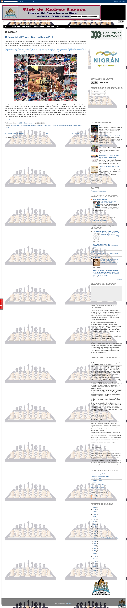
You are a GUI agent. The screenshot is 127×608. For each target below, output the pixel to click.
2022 (94, 517)
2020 (94, 521)
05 (95, 541)
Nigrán (49, 125)
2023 (94, 514)
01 (95, 551)
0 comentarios (28, 123)
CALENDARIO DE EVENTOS (21, 27)
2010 (94, 571)
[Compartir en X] (40, 123)
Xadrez (75, 125)
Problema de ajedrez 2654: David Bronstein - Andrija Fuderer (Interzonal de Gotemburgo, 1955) (110, 234)
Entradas (96, 91)
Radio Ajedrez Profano (100, 199)
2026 (94, 507)
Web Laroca (61, 27)
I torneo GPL (102, 145)
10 (95, 528)
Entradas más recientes (14, 133)
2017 (94, 554)
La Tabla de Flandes (96, 480)
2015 (94, 558)
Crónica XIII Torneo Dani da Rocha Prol (110, 136)
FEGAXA (44, 125)
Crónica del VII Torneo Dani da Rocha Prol (29, 37)
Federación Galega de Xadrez (99, 474)
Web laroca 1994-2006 (97, 485)
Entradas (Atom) (18, 137)
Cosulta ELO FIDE (96, 478)
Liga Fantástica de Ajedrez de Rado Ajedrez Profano (108, 201)
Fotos (71, 27)
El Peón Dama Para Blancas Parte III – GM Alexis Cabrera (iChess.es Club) (106, 274)
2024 (94, 512)
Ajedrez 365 (96, 258)
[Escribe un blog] (38, 123)
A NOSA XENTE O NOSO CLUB (44, 27)
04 (95, 543)
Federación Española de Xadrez (100, 476)
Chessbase (94, 483)
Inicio (7, 27)
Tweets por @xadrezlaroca (98, 191)
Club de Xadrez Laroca (34, 125)
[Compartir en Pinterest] (44, 123)
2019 (94, 524)
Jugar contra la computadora (99, 220)
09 (95, 531)
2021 (94, 519)
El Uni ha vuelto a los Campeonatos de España (105, 253)
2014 (94, 561)
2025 (94, 509)
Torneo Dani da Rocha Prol (65, 125)
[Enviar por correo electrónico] (36, 123)
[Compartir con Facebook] (42, 123)
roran (94, 498)
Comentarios (97, 94)
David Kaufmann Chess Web (101, 244)
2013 (94, 563)
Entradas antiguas (79, 133)
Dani (100, 126)
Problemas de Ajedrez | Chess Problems (105, 231)
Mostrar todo (119, 279)
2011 (94, 568)
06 (95, 536)
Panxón (54, 125)
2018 (94, 526)
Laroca (95, 495)
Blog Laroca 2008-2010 (97, 487)
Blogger (69, 603)
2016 (94, 556)
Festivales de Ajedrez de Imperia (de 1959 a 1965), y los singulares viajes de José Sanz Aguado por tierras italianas (110, 262)
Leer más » (8, 120)
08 (95, 533)
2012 (94, 566)
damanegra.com (98, 252)
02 (95, 548)
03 (95, 546)
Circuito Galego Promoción (19, 125)
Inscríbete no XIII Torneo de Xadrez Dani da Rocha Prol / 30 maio (109, 156)
